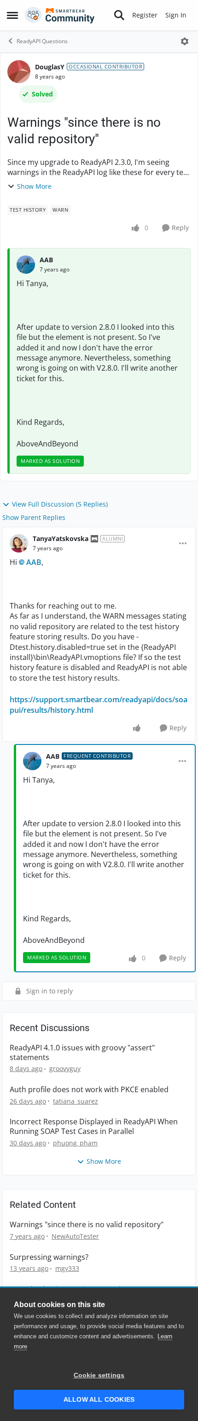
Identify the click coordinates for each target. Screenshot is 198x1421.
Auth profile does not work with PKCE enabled (89, 1089)
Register (144, 15)
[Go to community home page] (60, 15)
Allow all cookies (99, 1399)
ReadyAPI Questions (42, 41)
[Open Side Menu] (12, 15)
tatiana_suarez (75, 1101)
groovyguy (65, 1068)
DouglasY (49, 66)
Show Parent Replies (33, 517)
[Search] (119, 15)
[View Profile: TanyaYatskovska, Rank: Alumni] (19, 543)
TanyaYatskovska (60, 538)
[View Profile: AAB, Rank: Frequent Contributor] (32, 761)
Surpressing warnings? (49, 1257)
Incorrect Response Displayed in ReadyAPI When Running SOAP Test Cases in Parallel (94, 1126)
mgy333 (67, 1268)
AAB (46, 259)
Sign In (175, 15)
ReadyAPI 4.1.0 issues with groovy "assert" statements (82, 1052)
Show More (34, 186)
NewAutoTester (75, 1236)
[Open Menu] (184, 41)
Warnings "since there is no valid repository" (86, 1224)
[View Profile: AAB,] (26, 264)
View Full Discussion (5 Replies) (60, 504)
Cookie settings (99, 1375)
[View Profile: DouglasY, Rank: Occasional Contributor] (18, 71)
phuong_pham (75, 1143)
